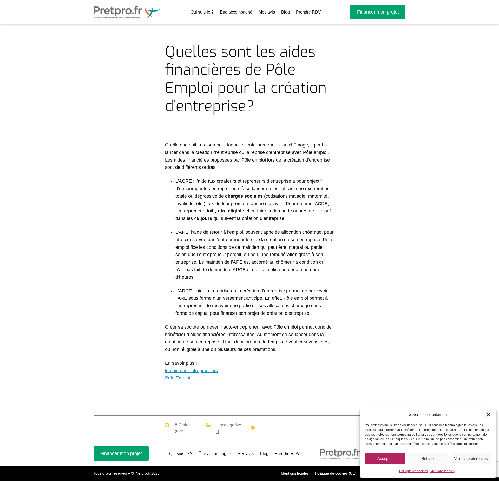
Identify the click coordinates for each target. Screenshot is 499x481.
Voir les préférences (471, 458)
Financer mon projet (378, 12)
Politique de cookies (413, 471)
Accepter (385, 458)
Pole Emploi (177, 377)
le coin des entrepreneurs (191, 370)
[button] (488, 414)
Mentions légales (442, 471)
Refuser (428, 458)
